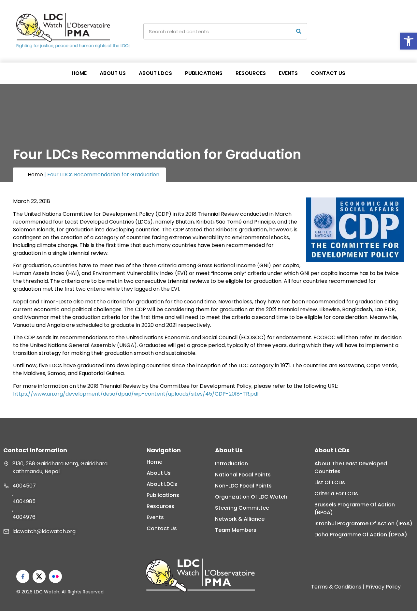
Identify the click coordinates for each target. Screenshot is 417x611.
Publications (204, 73)
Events (288, 73)
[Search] (299, 31)
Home (79, 73)
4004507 (24, 485)
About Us (113, 73)
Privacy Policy (383, 586)
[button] (408, 41)
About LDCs (155, 73)
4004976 (24, 517)
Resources (251, 73)
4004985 (24, 501)
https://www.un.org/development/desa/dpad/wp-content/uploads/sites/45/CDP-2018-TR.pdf (136, 394)
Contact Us (328, 73)
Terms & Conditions (336, 586)
